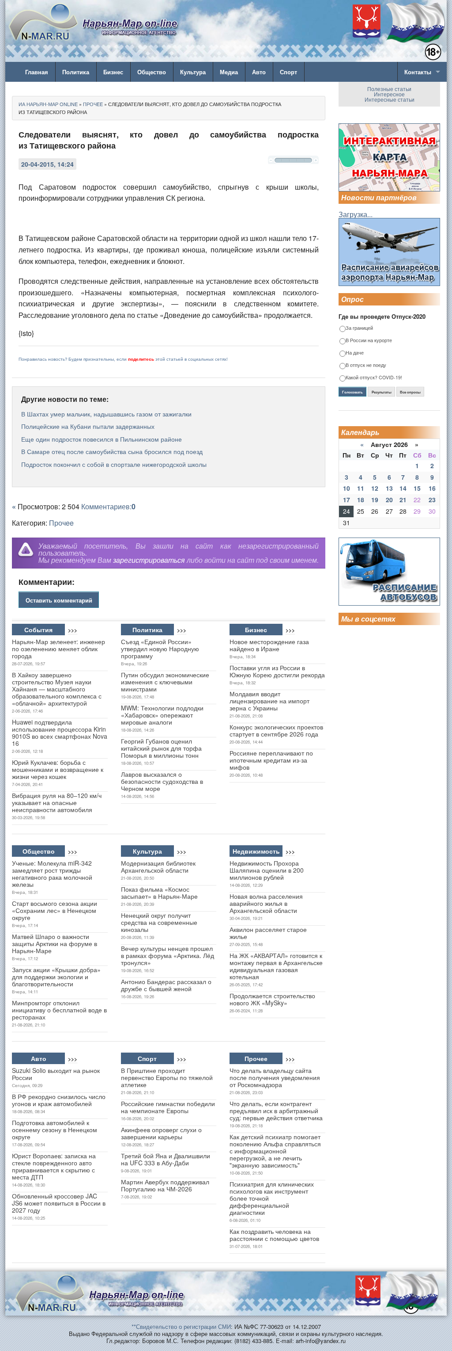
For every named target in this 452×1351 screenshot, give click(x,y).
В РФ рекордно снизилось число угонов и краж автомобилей (58, 1100)
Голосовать (352, 392)
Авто (259, 72)
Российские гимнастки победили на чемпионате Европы (168, 1107)
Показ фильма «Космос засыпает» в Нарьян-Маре (159, 893)
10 (346, 488)
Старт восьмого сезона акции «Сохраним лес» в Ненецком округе (54, 910)
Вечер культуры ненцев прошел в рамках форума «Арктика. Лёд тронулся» (167, 955)
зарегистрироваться (149, 560)
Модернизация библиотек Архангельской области (158, 866)
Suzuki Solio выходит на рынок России (56, 1074)
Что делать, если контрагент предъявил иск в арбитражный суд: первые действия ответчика (276, 1110)
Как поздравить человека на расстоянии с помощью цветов (274, 1235)
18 (360, 499)
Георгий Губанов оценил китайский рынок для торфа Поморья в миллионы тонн (161, 748)
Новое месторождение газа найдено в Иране (269, 645)
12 (374, 488)
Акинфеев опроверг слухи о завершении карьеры (161, 1133)
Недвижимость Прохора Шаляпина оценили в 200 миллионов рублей (267, 870)
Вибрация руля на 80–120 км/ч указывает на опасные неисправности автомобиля (57, 802)
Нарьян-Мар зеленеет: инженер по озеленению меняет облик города (58, 648)
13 (389, 488)
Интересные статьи (389, 99)
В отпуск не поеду (366, 365)
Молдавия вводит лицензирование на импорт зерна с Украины (269, 700)
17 (346, 499)
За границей (359, 328)
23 (432, 499)
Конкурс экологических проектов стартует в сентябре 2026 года (276, 730)
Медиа (229, 72)
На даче (355, 353)
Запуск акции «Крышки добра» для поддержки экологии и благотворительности (56, 976)
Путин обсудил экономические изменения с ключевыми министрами (165, 681)
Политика (75, 72)
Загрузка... (356, 214)
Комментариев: (108, 506)
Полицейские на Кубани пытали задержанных (87, 426)
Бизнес (113, 72)
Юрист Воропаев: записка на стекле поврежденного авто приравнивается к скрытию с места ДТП (54, 1166)
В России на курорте (369, 340)
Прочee (61, 523)
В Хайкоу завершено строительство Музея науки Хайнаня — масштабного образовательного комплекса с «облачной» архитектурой (57, 688)
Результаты (382, 392)
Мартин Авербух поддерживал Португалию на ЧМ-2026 (165, 1185)
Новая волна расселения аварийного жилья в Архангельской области (266, 903)
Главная (36, 72)
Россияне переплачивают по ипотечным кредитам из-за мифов (271, 759)
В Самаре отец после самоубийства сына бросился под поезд (112, 451)
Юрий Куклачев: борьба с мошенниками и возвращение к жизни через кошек (57, 769)
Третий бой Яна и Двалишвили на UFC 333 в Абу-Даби (165, 1159)
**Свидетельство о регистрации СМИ (181, 1326)
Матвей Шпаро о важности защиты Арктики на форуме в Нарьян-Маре (54, 943)
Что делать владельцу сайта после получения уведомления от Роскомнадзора (275, 1077)
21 (403, 499)
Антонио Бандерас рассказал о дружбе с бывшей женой (166, 985)
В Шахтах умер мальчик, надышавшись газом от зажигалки (106, 413)
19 (374, 499)
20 (389, 499)
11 (360, 488)
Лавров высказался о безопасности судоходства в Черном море (162, 781)
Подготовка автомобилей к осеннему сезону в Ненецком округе (54, 1129)
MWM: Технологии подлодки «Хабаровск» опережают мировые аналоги (162, 714)
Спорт (288, 72)
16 (432, 488)
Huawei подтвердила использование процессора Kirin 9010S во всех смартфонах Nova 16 (59, 732)
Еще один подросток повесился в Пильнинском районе (101, 439)
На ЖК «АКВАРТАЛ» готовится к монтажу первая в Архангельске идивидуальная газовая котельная (276, 966)
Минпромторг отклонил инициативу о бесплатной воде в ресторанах (59, 1009)
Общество (151, 72)
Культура (193, 72)
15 (417, 488)
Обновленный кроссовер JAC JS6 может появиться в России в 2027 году (58, 1202)
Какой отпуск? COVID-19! (374, 377)
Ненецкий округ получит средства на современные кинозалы (159, 922)
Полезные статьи (389, 88)
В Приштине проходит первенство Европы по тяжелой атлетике (167, 1077)
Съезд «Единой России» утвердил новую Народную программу (160, 648)
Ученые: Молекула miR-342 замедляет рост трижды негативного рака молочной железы (52, 874)
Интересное (389, 94)
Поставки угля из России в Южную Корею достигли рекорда (277, 671)
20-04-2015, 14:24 (47, 164)
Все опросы (410, 392)
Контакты (417, 72)
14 (403, 488)
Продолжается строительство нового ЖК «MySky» (272, 999)
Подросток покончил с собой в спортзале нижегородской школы (114, 464)
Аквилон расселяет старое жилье (268, 933)
